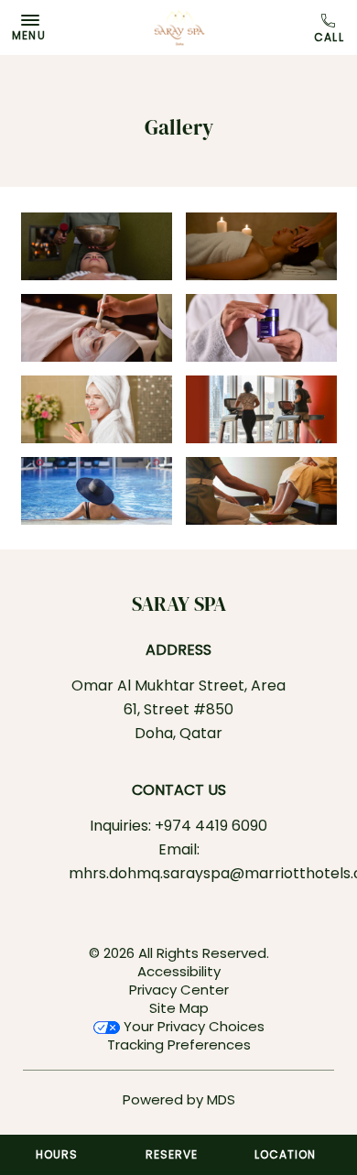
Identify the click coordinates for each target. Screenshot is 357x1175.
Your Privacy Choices (192, 1026)
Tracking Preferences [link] (179, 1044)
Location (285, 1154)
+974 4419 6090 (331, 28)
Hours (57, 1154)
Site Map (179, 1007)
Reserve (172, 1154)
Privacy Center (179, 989)
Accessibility (179, 971)
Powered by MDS (179, 1099)
